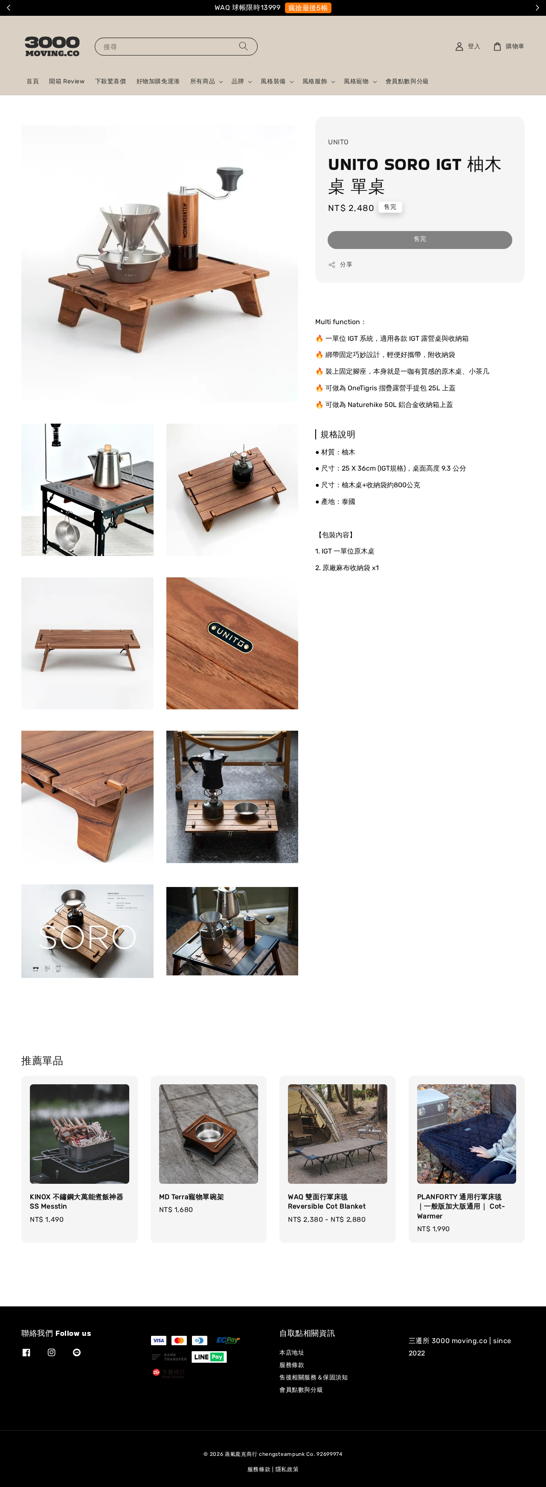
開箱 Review (66, 81)
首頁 (32, 81)
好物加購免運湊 (158, 81)
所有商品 (202, 81)
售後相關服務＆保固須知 (313, 1377)
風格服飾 (314, 81)
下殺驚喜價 (110, 81)
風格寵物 (356, 81)
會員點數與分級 (407, 81)
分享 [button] (346, 264)
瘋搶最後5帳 (309, 8)
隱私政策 (287, 1469)
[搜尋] (243, 46)
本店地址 (291, 1352)
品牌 (238, 81)
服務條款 (291, 1365)
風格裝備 (273, 81)
